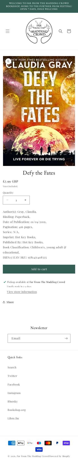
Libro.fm (13, 418)
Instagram (14, 393)
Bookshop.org (17, 410)
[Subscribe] (66, 338)
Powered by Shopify (59, 456)
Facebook (14, 384)
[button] (7, 31)
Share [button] (10, 302)
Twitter (12, 376)
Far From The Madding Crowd (33, 456)
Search (12, 367)
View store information (22, 291)
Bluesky (13, 401)
